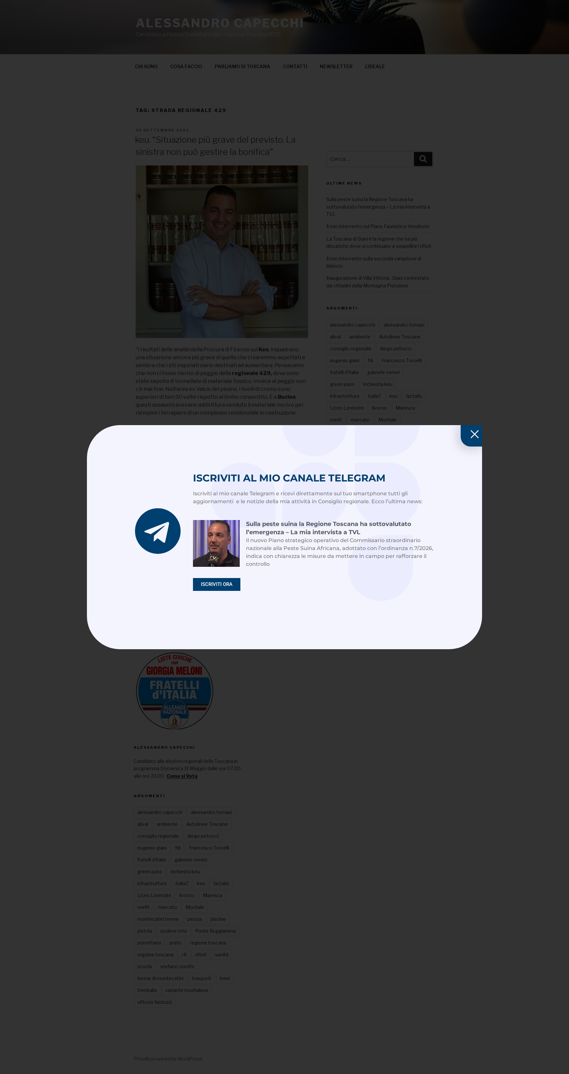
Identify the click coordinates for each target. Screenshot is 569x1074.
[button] (84, 427)
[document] (284, 537)
